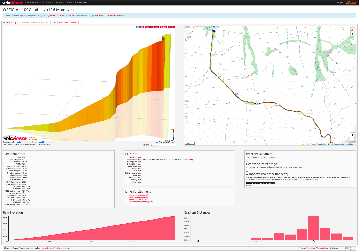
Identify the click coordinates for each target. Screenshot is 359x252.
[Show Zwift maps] (353, 30)
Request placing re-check (139, 199)
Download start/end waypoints (141, 202)
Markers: (145, 145)
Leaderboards (32, 2)
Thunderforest (322, 144)
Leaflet (306, 144)
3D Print (171, 27)
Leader (24, 23)
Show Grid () (167, 142)
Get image (154, 27)
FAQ (191, 159)
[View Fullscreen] (188, 30)
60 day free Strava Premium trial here (111, 16)
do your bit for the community (53, 248)
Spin (147, 27)
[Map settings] (353, 34)
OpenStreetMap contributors (344, 144)
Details (5, 23)
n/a (23, 180)
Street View (63, 23)
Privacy (322, 248)
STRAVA (351, 2)
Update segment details (138, 197)
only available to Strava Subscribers (60, 16)
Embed (163, 27)
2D (142, 27)
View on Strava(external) (138, 195)
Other (59, 2)
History (13, 23)
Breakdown (35, 23)
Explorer (47, 2)
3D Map (46, 23)
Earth (54, 23)
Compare (73, 23)
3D (138, 27)
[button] (214, 31)
